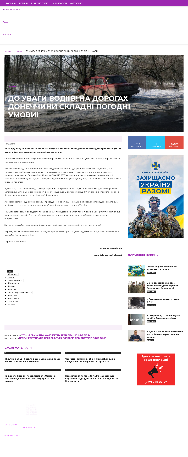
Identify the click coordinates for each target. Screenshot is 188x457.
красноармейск (15, 280)
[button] (180, 3)
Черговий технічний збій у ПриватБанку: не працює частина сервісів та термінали (90, 360)
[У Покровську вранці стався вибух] (136, 303)
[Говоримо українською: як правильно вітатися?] (136, 270)
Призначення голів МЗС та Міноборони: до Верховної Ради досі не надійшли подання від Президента (92, 379)
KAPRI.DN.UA (10, 425)
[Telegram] (173, 3)
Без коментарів (39, 3)
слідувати (155, 137)
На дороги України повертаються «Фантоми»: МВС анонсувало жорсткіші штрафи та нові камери (30, 379)
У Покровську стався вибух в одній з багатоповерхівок (163, 316)
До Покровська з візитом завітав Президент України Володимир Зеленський (162, 286)
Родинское (13, 298)
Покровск (12, 295)
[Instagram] (168, 3)
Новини (23, 3)
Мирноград (13, 283)
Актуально (151, 272)
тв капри (12, 305)
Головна (11, 3)
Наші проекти (59, 3)
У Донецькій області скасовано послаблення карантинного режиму (165, 334)
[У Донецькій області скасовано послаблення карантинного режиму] (136, 336)
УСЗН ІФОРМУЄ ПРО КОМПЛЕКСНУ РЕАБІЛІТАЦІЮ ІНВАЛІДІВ (55, 335)
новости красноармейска (20, 292)
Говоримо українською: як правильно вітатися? (162, 268)
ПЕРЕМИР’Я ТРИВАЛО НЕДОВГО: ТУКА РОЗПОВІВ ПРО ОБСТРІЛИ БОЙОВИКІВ (62, 338)
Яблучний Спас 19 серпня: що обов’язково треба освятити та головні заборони (32, 360)
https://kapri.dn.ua (12, 435)
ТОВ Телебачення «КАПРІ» (79, 420)
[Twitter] (177, 3)
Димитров (13, 274)
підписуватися (174, 137)
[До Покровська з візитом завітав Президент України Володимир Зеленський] (136, 287)
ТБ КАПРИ (13, 301)
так (137, 137)
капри (11, 277)
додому (8, 51)
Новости (12, 289)
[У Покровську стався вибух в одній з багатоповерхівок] (136, 319)
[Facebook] (164, 3)
